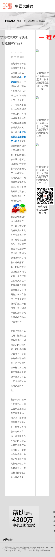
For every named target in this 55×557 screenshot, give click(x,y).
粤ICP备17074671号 (43, 547)
